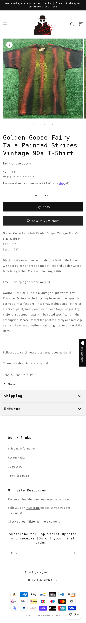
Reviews (14, 499)
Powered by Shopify (51, 615)
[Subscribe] (73, 553)
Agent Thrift (37, 615)
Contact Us (15, 466)
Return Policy (16, 457)
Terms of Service (18, 475)
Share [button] (11, 384)
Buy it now (43, 207)
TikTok (31, 521)
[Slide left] (34, 124)
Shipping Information (22, 448)
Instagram (33, 508)
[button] (5, 24)
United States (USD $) (40, 580)
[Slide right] (52, 124)
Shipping (7, 176)
